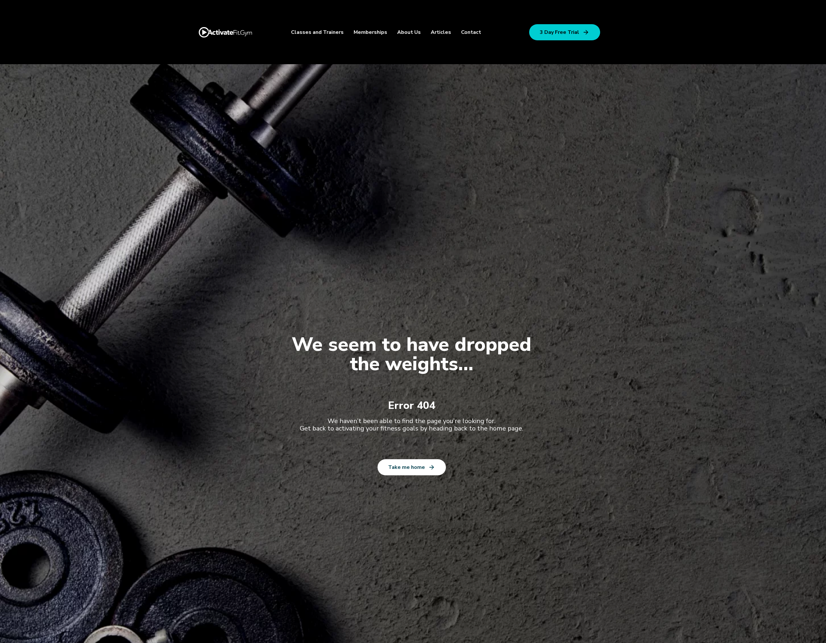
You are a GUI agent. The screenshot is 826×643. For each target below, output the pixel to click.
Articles (441, 32)
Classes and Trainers (317, 32)
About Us (409, 32)
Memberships (370, 32)
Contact (471, 32)
